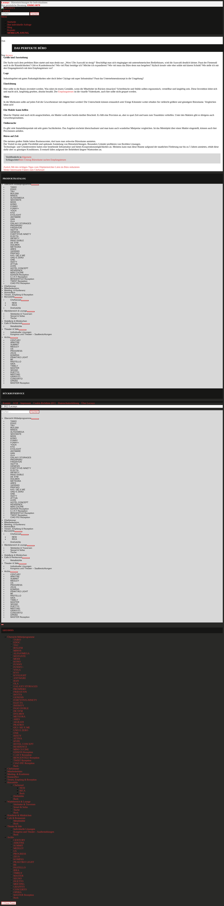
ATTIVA (17, 738)
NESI (22, 788)
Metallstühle (19, 821)
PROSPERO (19, 689)
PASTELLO (19, 867)
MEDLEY (18, 848)
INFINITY (18, 705)
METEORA (19, 716)
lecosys (9, 55)
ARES (16, 719)
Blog (9, 27)
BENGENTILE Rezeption (26, 757)
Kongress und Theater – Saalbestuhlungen (33, 832)
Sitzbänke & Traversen (24, 804)
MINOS (17, 650)
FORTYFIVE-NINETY (25, 700)
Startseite (11, 22)
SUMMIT (18, 845)
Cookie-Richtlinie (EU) (44, 403)
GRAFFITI (19, 886)
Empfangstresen (66, 91)
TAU (15, 645)
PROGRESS (19, 853)
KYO (16, 672)
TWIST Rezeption (22, 760)
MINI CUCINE (21, 749)
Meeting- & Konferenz (18, 774)
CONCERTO (20, 889)
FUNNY (17, 664)
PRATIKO (18, 724)
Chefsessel (18, 785)
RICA (22, 790)
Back (15, 766)
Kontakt (11, 30)
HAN (16, 681)
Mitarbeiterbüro (14, 771)
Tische (16, 810)
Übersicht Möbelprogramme (20, 637)
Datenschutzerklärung (68, 403)
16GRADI (18, 722)
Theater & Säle (14, 826)
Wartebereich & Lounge (18, 801)
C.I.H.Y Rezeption (22, 755)
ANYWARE (19, 678)
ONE (16, 733)
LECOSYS (8, 630)
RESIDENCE (20, 746)
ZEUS (16, 856)
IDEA (16, 870)
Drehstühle (18, 796)
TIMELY (17, 873)
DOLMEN (18, 713)
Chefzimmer (13, 768)
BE (15, 864)
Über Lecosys (88, 403)
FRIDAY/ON (20, 692)
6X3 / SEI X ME (21, 727)
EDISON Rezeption (23, 752)
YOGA (17, 670)
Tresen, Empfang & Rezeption (22, 779)
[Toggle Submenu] (35, 184)
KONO (17, 661)
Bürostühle (12, 782)
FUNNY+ (18, 667)
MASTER (18, 875)
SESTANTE (19, 656)
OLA (16, 683)
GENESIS (18, 697)
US (15, 851)
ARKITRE (18, 842)
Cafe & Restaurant (16, 818)
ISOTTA (17, 694)
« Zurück (5, 10)
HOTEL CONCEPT (23, 744)
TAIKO (17, 639)
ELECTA (18, 702)
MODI (16, 659)
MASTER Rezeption (23, 895)
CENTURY (19, 840)
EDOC (16, 642)
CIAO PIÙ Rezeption (23, 763)
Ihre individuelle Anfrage (19, 24)
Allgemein (26, 157)
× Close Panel (8, 903)
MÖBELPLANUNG (18, 33)
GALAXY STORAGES (25, 686)
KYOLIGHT (19, 675)
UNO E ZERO (20, 730)
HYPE (16, 741)
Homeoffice (13, 777)
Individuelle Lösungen (24, 829)
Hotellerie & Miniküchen (19, 815)
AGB (15, 403)
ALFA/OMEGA (21, 653)
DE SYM (18, 711)
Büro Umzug (25, 159)
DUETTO (18, 881)
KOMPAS (18, 859)
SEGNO (17, 878)
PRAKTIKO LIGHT (23, 862)
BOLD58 (18, 648)
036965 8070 (33, 5)
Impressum (25, 403)
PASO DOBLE (21, 708)
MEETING (19, 884)
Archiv (10, 837)
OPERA (17, 892)
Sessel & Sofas (20, 807)
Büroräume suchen (41, 159)
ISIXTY (17, 735)
